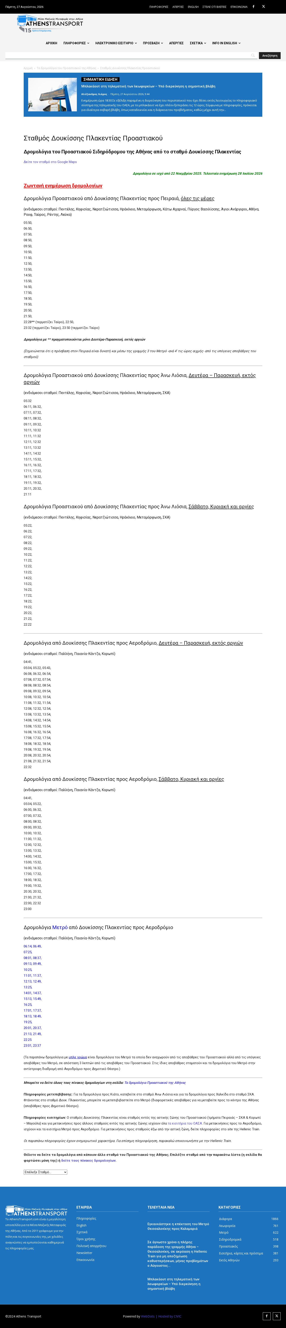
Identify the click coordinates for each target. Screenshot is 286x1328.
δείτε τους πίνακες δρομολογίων (88, 1161)
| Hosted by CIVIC (168, 1316)
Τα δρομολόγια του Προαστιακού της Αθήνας (66, 68)
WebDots (148, 1316)
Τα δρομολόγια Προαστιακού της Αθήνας (155, 1083)
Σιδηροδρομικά (158, 1236)
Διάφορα (153, 1273)
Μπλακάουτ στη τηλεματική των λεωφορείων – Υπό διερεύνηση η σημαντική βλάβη (148, 86)
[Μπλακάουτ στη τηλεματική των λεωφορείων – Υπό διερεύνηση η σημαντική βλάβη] (52, 94)
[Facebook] (253, 7)
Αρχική (28, 68)
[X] (263, 7)
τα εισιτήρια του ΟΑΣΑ (185, 1123)
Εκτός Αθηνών (157, 1218)
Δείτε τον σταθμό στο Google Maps (50, 162)
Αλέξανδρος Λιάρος (94, 94)
